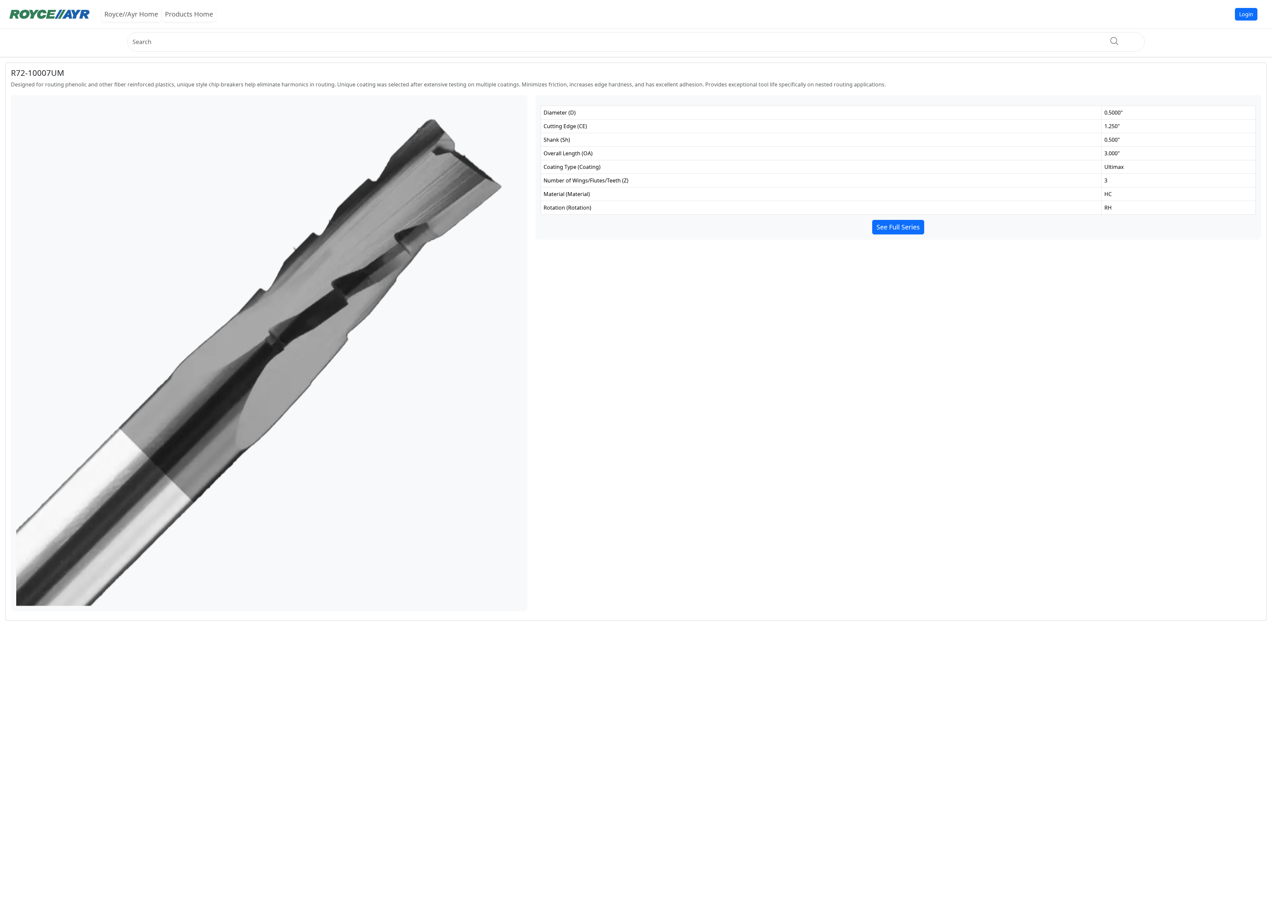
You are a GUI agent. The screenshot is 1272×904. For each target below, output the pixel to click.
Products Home (189, 14)
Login (1246, 14)
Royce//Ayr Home (131, 14)
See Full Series (898, 227)
